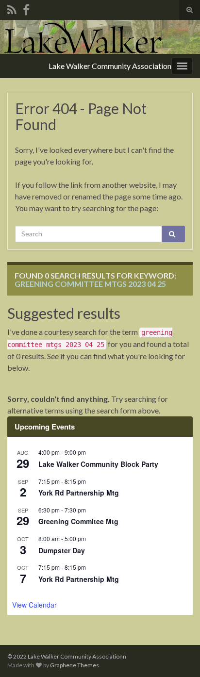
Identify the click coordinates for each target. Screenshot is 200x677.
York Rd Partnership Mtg (78, 492)
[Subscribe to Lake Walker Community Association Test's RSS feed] (12, 8)
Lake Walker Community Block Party (98, 464)
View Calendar (34, 605)
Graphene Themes (74, 665)
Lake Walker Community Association (110, 65)
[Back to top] (178, 655)
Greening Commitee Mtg (78, 521)
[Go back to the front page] (100, 37)
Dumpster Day (61, 550)
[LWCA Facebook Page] (26, 8)
